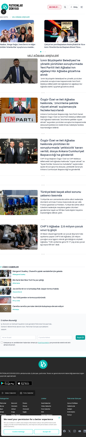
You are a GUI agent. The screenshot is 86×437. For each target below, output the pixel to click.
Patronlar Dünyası (74, 398)
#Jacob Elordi (17, 292)
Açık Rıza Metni (43, 342)
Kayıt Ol (80, 337)
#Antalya (16, 309)
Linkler (43, 398)
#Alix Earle (16, 283)
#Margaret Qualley (19, 274)
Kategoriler (4, 398)
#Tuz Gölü (16, 301)
